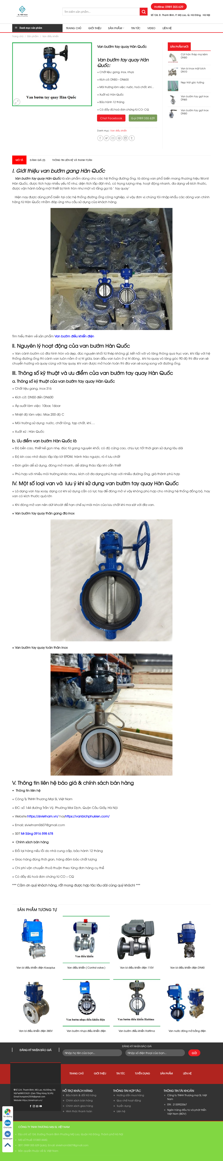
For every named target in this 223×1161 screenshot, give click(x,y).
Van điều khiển (50, 36)
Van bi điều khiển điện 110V (137, 967)
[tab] (19, 159)
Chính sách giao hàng (79, 1105)
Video (151, 28)
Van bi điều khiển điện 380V (36, 1030)
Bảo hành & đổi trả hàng (81, 1095)
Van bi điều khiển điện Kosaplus (36, 967)
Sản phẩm (115, 28)
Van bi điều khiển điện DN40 (187, 967)
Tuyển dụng (142, 1073)
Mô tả (19, 159)
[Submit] (144, 12)
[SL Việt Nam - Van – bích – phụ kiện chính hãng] (34, 12)
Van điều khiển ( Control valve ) (86, 967)
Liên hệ (167, 28)
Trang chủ (73, 28)
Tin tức (135, 28)
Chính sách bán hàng (79, 1100)
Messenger (7, 1138)
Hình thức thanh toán (79, 1111)
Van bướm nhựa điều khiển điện (86, 1030)
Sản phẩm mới (179, 46)
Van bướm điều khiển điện (75, 336)
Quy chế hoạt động (129, 1100)
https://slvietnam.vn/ (43, 816)
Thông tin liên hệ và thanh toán (72, 159)
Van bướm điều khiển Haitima (137, 1030)
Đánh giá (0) (37, 159)
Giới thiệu (94, 28)
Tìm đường (7, 1116)
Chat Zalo (7, 1127)
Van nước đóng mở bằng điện (187, 1030)
